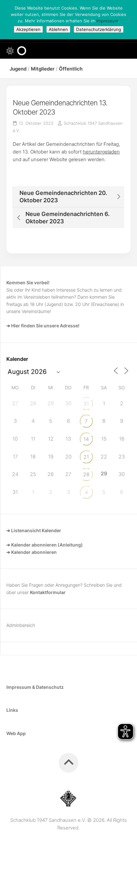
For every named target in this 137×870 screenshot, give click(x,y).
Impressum (107, 20)
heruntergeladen (101, 152)
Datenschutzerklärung (98, 29)
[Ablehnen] (129, 20)
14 (86, 439)
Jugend (18, 69)
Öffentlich (71, 69)
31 (86, 403)
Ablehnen (58, 29)
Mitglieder (42, 69)
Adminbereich (20, 625)
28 (86, 474)
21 (86, 457)
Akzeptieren (28, 29)
